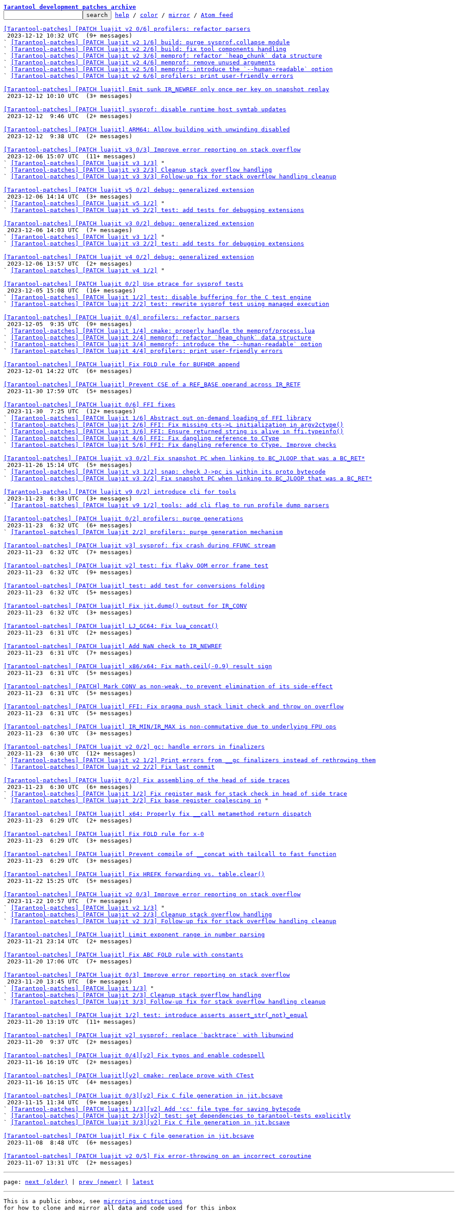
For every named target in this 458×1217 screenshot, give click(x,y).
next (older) (46, 1182)
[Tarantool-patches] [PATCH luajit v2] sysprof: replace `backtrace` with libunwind (148, 1035)
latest (143, 1182)
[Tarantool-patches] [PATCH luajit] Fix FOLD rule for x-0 (104, 834)
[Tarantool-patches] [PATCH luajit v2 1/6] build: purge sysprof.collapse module (150, 42)
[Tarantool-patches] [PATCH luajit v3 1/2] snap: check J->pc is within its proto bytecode (168, 471)
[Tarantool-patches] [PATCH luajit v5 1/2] (84, 203)
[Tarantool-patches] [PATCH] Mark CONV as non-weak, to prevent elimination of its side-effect (168, 686)
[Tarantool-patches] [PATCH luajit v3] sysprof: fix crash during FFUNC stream (140, 545)
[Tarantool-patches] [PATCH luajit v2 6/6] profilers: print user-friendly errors (152, 75)
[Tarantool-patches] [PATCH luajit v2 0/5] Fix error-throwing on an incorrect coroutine (157, 1156)
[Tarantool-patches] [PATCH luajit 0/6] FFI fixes (89, 404)
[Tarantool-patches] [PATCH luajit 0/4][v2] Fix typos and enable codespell (134, 1055)
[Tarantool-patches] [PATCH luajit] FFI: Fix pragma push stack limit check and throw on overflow (174, 706)
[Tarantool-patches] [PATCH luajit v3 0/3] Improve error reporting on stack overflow (152, 149)
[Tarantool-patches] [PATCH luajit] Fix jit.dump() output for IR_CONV (125, 605)
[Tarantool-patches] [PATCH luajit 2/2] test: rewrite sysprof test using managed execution (170, 304)
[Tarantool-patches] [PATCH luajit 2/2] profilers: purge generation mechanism (147, 532)
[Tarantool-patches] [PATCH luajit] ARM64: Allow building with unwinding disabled (147, 129)
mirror (179, 15)
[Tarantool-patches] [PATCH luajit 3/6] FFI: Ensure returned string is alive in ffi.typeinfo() (177, 431)
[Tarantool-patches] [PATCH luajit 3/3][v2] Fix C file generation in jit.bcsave (150, 1122)
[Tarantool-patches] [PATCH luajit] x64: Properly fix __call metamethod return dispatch (157, 813)
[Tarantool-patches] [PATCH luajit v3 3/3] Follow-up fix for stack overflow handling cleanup (173, 176)
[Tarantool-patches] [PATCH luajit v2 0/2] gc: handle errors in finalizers (134, 746)
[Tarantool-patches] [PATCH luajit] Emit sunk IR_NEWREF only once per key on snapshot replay (166, 89)
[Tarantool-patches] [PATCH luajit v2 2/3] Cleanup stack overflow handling (141, 914)
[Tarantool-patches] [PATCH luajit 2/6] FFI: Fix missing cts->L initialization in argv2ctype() (177, 424)
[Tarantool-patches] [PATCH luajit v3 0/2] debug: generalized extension (129, 223)
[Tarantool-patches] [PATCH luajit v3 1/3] (84, 163)
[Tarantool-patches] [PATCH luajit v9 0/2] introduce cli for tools (120, 491)
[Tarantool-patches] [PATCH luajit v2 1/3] (84, 907)
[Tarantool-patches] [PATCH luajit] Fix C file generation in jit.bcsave (129, 1135)
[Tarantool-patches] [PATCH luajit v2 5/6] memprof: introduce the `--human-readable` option (172, 69)
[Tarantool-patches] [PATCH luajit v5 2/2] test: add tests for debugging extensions (157, 210)
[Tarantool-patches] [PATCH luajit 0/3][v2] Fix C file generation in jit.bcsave (143, 1095)
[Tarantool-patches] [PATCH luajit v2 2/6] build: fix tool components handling (148, 49)
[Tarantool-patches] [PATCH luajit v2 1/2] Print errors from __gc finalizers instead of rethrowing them (193, 760)
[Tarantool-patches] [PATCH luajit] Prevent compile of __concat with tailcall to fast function (170, 854)
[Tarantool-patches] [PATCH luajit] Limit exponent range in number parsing (134, 934)
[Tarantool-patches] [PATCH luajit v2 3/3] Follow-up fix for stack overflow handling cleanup (173, 921)
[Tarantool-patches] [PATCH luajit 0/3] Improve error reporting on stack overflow (147, 974)
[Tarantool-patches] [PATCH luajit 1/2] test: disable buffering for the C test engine (161, 297)
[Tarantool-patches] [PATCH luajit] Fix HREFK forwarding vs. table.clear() (134, 874)
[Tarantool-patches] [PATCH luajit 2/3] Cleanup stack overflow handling (136, 995)
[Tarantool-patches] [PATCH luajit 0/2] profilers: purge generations (123, 518)
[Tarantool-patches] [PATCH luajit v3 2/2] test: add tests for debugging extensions (157, 243)
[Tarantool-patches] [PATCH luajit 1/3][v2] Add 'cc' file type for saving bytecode (156, 1109)
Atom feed (217, 15)
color (149, 15)
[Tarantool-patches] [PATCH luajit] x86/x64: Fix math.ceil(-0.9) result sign (138, 666)
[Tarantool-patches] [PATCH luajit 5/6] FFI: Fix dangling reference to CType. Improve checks (173, 444)
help (122, 15)
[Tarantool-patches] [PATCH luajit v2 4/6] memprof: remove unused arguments (143, 62)
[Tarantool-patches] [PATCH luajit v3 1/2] (84, 236)
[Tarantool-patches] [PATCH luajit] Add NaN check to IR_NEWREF (113, 646)
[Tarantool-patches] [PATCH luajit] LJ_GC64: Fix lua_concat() (111, 626)
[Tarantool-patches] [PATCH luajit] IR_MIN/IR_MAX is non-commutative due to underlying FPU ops (170, 726)
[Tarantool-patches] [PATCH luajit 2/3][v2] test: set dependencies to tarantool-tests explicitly (181, 1115)
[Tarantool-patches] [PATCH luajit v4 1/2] (84, 270)
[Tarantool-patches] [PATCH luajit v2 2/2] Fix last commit (113, 766)
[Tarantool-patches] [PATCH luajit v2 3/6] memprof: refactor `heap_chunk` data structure (166, 55)
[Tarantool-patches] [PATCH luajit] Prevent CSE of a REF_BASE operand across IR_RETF (152, 384)
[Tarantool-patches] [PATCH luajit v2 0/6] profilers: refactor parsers (127, 28)
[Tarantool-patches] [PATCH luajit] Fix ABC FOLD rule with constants (123, 954)
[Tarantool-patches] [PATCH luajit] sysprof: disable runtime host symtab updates (145, 109)
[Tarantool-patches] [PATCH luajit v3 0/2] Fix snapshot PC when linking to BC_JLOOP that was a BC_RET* (184, 458)
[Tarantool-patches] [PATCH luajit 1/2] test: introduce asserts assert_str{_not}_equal (156, 1015)
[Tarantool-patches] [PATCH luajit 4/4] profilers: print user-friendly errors (147, 351)
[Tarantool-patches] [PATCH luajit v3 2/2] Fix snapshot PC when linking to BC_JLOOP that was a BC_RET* (191, 478)
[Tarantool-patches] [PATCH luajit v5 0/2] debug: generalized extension (129, 190)
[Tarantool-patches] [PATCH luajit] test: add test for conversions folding (134, 585)
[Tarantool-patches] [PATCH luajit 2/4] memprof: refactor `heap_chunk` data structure (161, 337)
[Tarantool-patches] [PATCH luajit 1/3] (79, 988)
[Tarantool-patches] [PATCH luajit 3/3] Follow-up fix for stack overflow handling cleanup (168, 1001)
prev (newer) (100, 1182)
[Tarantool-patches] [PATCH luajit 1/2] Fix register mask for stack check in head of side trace (179, 793)
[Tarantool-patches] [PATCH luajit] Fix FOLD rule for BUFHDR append (122, 364)
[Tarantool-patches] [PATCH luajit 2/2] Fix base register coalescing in (136, 800)
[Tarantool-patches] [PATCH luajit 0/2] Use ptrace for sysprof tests (123, 283)
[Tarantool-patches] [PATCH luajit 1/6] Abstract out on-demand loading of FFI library (161, 418)
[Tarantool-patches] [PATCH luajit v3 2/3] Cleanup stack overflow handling (141, 169)
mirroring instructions (143, 1201)
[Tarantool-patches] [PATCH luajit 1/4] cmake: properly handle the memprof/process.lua (163, 330)
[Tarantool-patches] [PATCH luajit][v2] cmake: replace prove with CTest (129, 1075)
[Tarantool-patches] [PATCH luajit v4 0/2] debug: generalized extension (129, 257)
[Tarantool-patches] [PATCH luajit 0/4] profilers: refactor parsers (122, 317)
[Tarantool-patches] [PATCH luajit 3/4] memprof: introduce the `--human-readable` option (166, 344)
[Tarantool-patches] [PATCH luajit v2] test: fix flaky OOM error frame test (136, 565)
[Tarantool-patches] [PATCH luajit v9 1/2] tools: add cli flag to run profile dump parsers (170, 505)
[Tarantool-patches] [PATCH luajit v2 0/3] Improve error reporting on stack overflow (152, 894)
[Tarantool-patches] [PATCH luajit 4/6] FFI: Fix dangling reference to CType (145, 438)
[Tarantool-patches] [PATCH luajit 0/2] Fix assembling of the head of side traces (147, 780)
